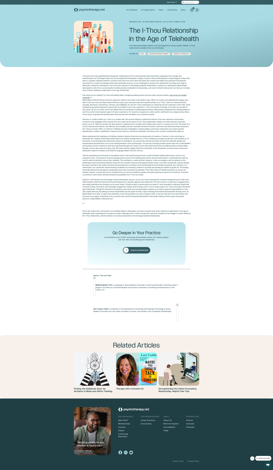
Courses (122, 427)
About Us (167, 420)
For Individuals (131, 10)
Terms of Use (178, 461)
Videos (121, 430)
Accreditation (169, 427)
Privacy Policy (193, 461)
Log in (197, 10)
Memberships (124, 424)
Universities (146, 424)
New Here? (123, 420)
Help (171, 2)
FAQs (165, 430)
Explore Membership (139, 250)
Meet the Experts (171, 424)
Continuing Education (123, 435)
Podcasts (190, 427)
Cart (192, 9)
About (183, 10)
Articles (189, 420)
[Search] (183, 2)
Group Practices (148, 420)
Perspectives (172, 10)
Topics (161, 10)
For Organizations (148, 10)
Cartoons (190, 424)
